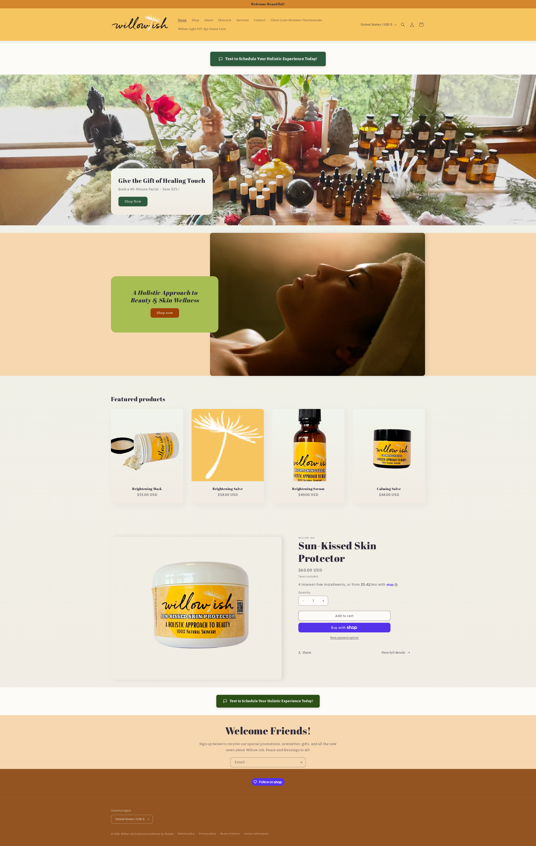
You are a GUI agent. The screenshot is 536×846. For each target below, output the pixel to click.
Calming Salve (389, 489)
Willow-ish (127, 833)
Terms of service (230, 833)
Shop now (165, 313)
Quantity (304, 592)
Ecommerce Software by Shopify (154, 833)
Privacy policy (207, 833)
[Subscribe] (300, 762)
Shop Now (133, 201)
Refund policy (186, 833)
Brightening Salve (228, 489)
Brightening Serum (308, 489)
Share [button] (307, 652)
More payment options (344, 637)
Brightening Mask (147, 489)
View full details (393, 652)
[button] (402, 24)
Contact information (256, 833)
